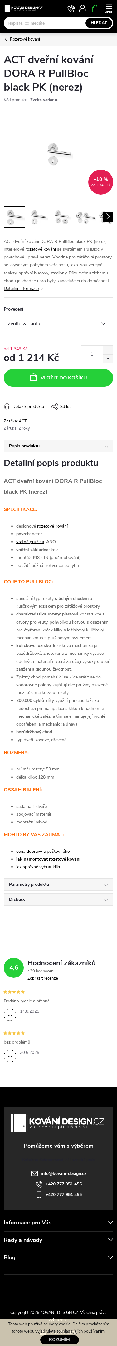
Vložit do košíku (64, 377)
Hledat (99, 23)
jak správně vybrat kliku (38, 867)
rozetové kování (40, 249)
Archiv (11, 1270)
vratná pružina (30, 542)
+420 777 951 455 (64, 1184)
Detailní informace (21, 289)
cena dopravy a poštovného (43, 851)
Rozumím (59, 1340)
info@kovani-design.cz (63, 1173)
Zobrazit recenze (42, 978)
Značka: (15, 421)
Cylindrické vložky (76, 1288)
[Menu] (108, 8)
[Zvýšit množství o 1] (108, 350)
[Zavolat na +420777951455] (71, 9)
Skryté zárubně (38, 1288)
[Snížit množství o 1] (108, 358)
